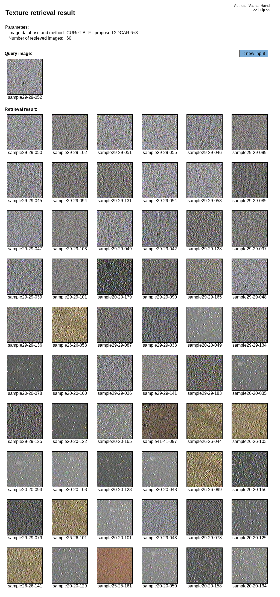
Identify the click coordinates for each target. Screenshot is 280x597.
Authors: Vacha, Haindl (252, 6)
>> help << (261, 10)
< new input (254, 53)
